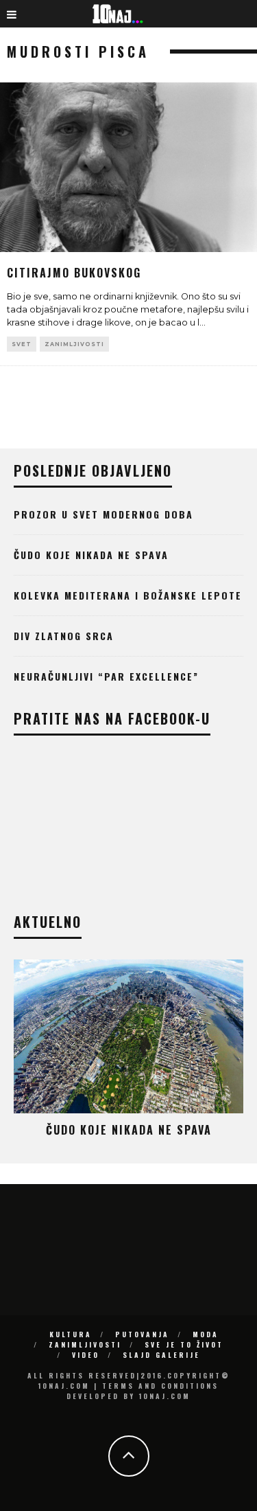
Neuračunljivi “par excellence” (106, 676)
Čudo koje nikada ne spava (91, 554)
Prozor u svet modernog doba (103, 514)
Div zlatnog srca (64, 635)
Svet (22, 344)
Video (85, 1355)
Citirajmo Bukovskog (74, 272)
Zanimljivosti (74, 344)
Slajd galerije (161, 1355)
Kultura (70, 1334)
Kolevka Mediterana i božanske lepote (128, 595)
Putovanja (142, 1334)
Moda (206, 1334)
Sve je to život (184, 1344)
